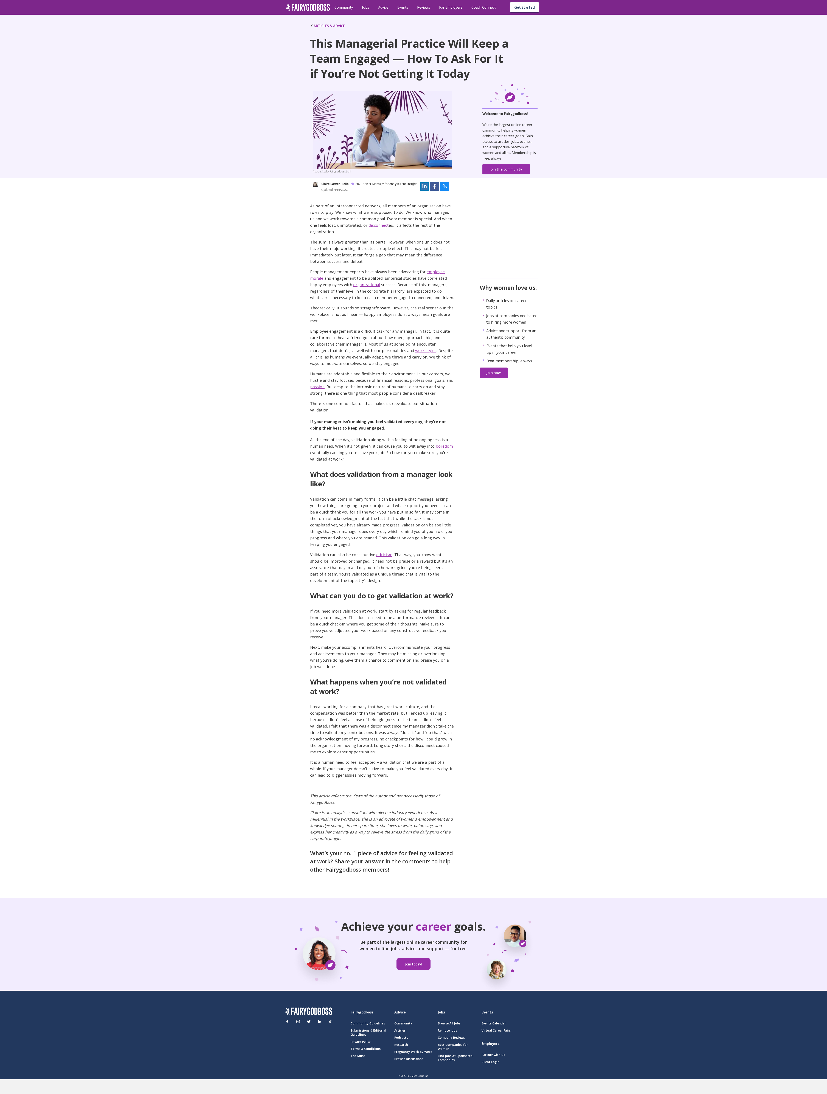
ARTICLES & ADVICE (329, 26)
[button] (424, 186)
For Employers (450, 7)
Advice (383, 7)
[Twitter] (309, 1021)
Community (343, 7)
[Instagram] (298, 1021)
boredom (444, 446)
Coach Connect (483, 7)
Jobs (365, 7)
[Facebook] (287, 1021)
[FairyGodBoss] (308, 1011)
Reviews (423, 7)
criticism (384, 554)
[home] (308, 7)
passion (317, 386)
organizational (366, 284)
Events (402, 7)
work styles (425, 350)
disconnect (378, 225)
